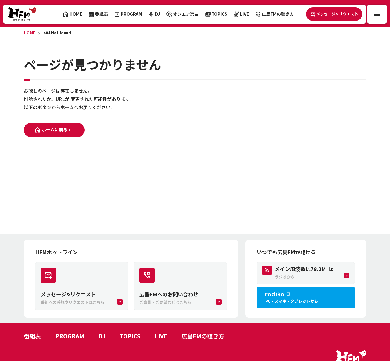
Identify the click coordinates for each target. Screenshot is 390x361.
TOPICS (130, 336)
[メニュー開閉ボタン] (377, 14)
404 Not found (57, 32)
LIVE (161, 336)
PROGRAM (69, 336)
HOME (29, 32)
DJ (102, 336)
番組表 (32, 336)
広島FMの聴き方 (202, 336)
